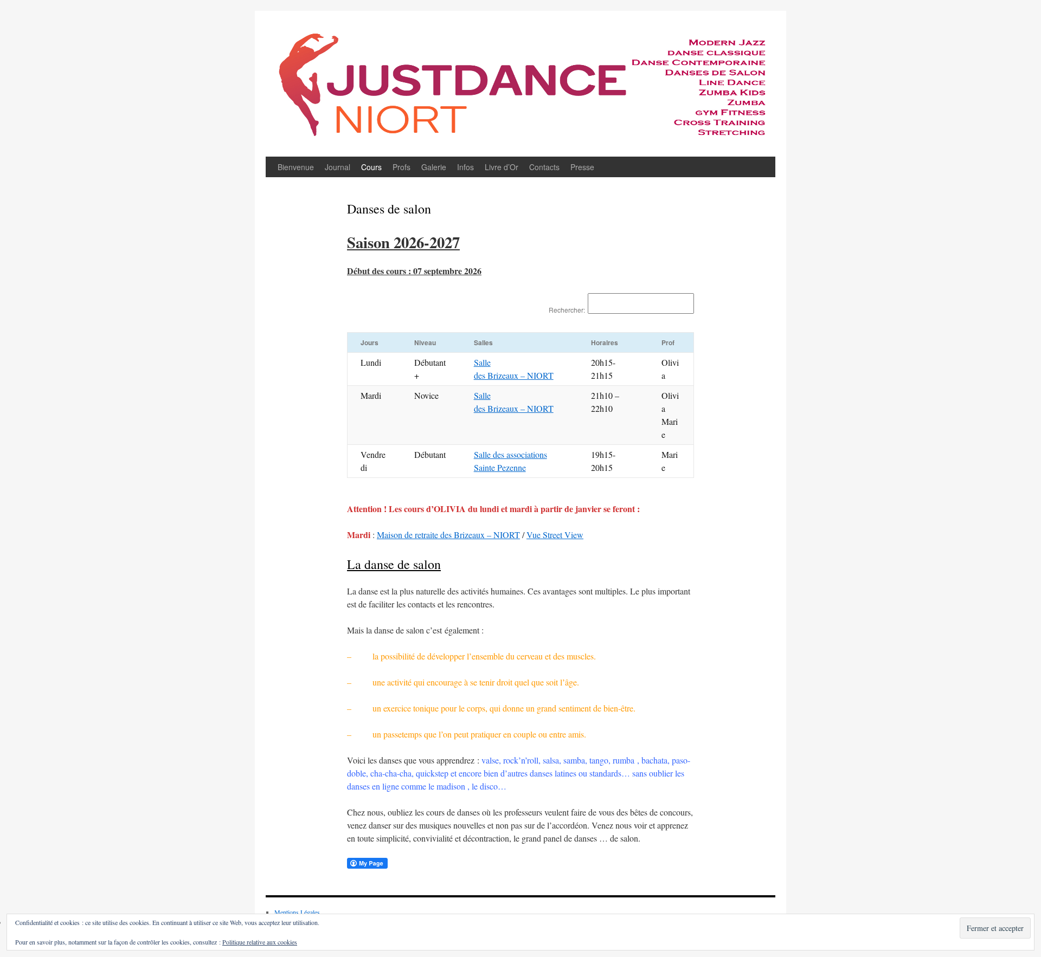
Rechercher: (567, 309)
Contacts (544, 166)
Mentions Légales (297, 912)
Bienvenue (296, 166)
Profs (401, 166)
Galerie (433, 166)
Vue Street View (554, 534)
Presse (582, 166)
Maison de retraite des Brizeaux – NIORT (448, 534)
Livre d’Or (501, 166)
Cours (371, 166)
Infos (465, 166)
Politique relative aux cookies (259, 941)
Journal (337, 166)
